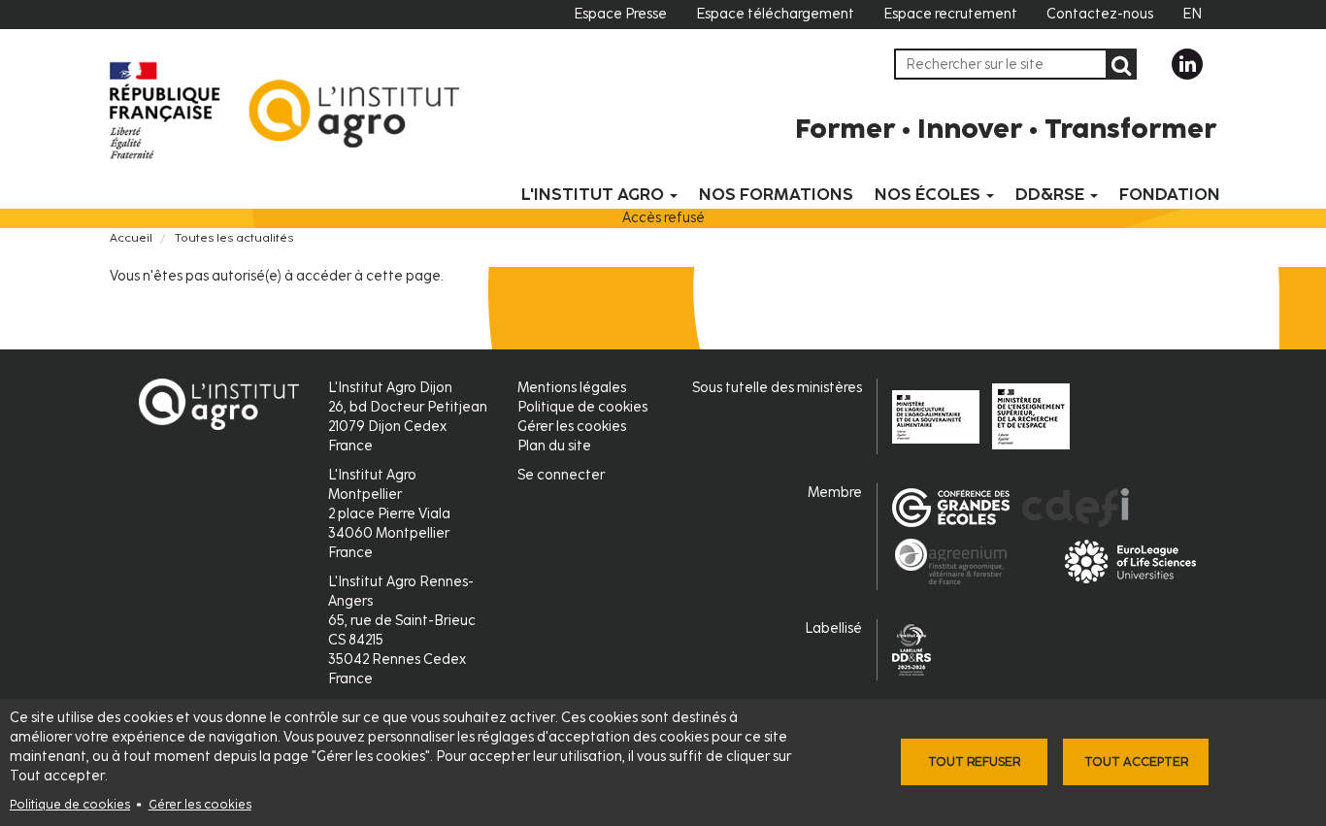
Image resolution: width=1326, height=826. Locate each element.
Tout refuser (974, 761)
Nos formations (776, 194)
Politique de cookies (70, 804)
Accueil (131, 238)
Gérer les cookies (200, 804)
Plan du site (554, 446)
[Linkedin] (1187, 64)
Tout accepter (1136, 761)
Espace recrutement (950, 14)
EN (1192, 14)
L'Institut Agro (594, 194)
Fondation (1169, 194)
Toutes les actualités (234, 238)
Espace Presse (620, 14)
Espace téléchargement (775, 14)
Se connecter (561, 475)
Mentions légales (571, 388)
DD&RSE (1051, 194)
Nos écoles (929, 194)
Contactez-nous (1099, 14)
